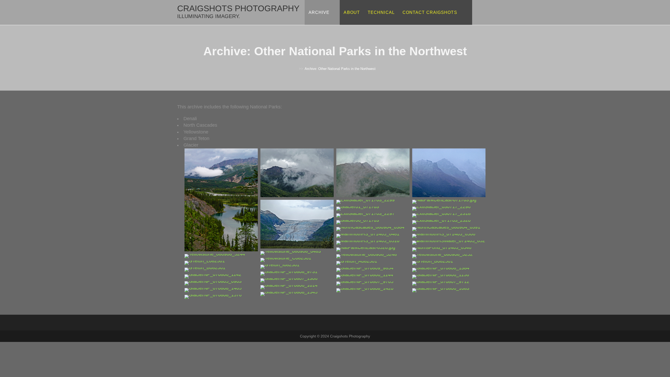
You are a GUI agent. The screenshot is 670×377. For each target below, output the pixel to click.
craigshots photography (238, 11)
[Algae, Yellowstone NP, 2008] (366, 256)
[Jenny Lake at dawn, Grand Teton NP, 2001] (356, 262)
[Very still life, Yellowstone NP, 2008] (290, 253)
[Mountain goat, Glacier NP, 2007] (213, 289)
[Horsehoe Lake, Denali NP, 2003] (221, 199)
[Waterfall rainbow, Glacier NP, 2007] (288, 287)
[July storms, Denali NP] (297, 172)
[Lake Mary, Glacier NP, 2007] (288, 293)
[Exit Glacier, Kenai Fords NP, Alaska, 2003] (297, 223)
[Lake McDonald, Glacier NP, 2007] (364, 269)
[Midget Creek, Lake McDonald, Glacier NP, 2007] (288, 280)
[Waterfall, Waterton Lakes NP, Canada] (213, 296)
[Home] (296, 69)
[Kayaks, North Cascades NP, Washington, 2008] (446, 228)
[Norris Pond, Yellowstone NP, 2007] (441, 249)
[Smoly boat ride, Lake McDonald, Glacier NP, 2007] (440, 276)
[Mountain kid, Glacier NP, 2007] (364, 290)
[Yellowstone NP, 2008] (442, 256)
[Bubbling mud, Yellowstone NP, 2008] (215, 255)
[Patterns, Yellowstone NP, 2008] (285, 259)
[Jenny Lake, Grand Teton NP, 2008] (205, 262)
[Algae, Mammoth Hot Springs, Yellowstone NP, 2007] (365, 249)
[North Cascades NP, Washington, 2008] (370, 228)
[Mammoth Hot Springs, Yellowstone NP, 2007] (367, 235)
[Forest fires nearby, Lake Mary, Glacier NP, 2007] (440, 290)
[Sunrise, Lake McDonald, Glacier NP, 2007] (440, 269)
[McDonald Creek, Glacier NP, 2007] (213, 283)
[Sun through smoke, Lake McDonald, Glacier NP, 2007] (213, 276)
